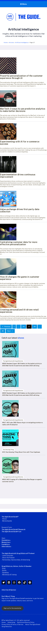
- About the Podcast (8, 557)
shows (21, 338)
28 (35, 326)
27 (29, 326)
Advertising (11, 622)
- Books (4, 570)
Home (6, 42)
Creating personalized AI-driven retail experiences (19, 310)
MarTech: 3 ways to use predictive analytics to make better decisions (22, 109)
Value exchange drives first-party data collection (19, 210)
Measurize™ (6, 542)
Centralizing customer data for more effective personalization (18, 243)
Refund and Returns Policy (25, 622)
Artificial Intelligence (21, 42)
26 (24, 326)
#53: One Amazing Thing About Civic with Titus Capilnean (21, 452)
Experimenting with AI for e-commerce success (19, 142)
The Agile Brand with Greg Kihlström (13, 361)
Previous (7, 326)
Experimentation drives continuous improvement (17, 175)
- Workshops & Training (9, 574)
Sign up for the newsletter (12, 608)
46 (3, 331)
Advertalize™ (6, 546)
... (18, 326)
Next (9, 331)
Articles (11, 42)
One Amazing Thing (8, 449)
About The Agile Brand (32, 624)
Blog (3, 568)
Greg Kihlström (7, 626)
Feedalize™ (6, 544)
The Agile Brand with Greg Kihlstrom (15, 553)
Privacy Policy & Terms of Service (12, 624)
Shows (4, 519)
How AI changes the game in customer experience (19, 278)
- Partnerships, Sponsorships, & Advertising (16, 560)
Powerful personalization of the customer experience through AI (21, 76)
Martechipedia (7, 521)
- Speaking (5, 572)
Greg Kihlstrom (7, 566)
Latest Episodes (7, 555)
